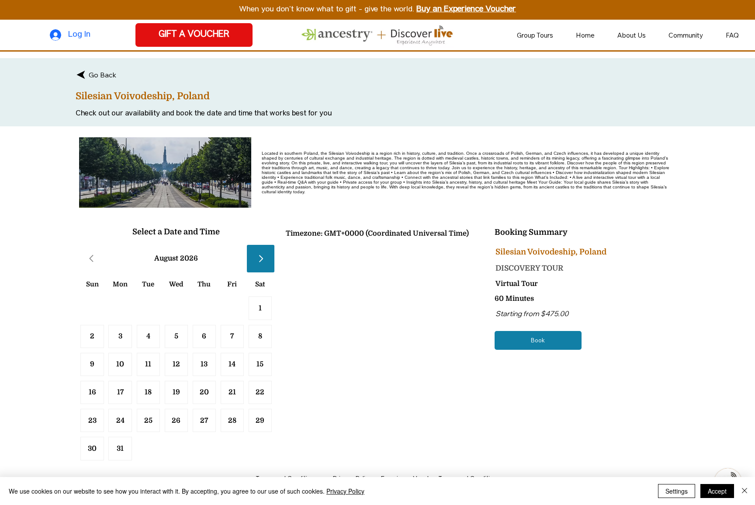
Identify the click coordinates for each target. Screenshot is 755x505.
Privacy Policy (345, 491)
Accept (717, 491)
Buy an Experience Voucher (466, 9)
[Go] (260, 258)
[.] (148, 420)
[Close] (744, 491)
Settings (676, 491)
